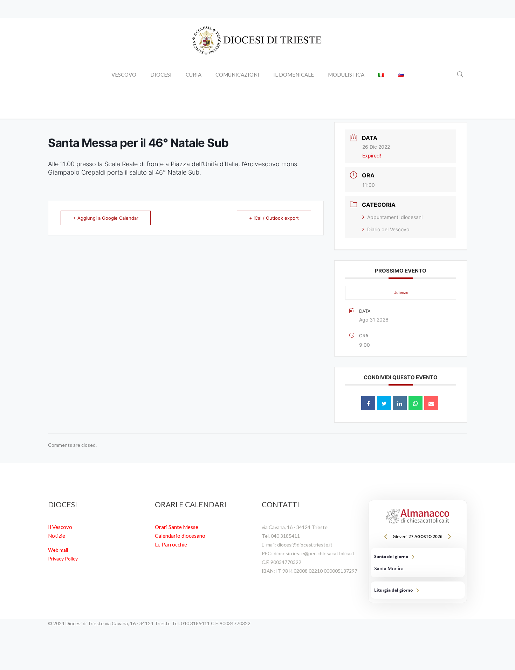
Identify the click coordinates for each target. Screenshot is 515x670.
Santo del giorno (418, 562)
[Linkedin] (400, 403)
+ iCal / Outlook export (274, 218)
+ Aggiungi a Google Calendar (105, 218)
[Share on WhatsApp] (415, 403)
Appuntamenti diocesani (395, 217)
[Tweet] (384, 403)
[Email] (431, 403)
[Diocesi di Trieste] (257, 41)
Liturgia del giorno (418, 590)
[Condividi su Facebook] (368, 403)
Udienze (400, 292)
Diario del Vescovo (388, 229)
